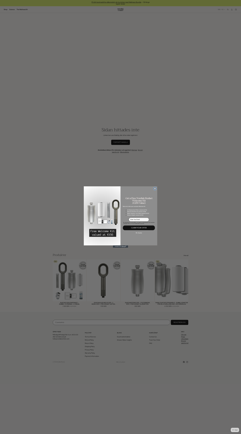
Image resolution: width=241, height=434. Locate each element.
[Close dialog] (154, 188)
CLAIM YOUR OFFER (139, 228)
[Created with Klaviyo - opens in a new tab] (120, 246)
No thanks (139, 233)
